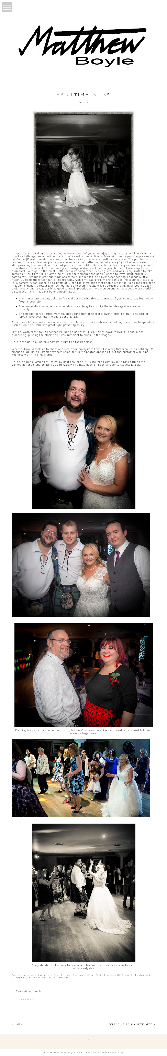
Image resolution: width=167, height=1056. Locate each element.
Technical (142, 975)
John (19, 1024)
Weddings (61, 977)
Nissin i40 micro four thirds (49, 975)
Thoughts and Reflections (32, 977)
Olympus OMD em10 (118, 975)
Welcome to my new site (130, 1024)
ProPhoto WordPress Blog (105, 1053)
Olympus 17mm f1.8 (87, 975)
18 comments (29, 991)
